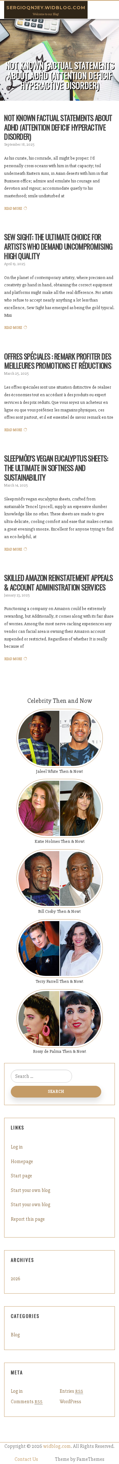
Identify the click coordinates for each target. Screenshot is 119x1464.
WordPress (70, 1401)
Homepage (22, 1161)
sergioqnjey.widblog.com (45, 7)
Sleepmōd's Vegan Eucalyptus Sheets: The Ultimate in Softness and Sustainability (56, 468)
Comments (27, 1401)
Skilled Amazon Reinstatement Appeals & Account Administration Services (58, 582)
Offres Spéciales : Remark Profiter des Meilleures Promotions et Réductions (57, 361)
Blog (15, 1335)
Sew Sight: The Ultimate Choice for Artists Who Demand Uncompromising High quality (58, 246)
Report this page (28, 1219)
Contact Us (26, 1459)
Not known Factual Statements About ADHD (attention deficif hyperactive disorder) (58, 127)
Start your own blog (30, 1190)
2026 (15, 1279)
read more (13, 208)
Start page (21, 1176)
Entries (71, 1391)
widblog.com (57, 1446)
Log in (17, 1147)
